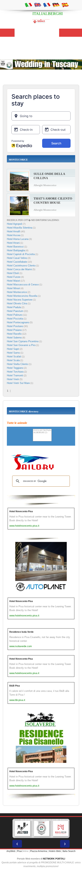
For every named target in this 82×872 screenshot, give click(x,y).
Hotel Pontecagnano (18, 322)
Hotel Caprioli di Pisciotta (21, 254)
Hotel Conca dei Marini (19, 269)
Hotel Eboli (13, 273)
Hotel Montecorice (17, 292)
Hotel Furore (13, 277)
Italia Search (69, 851)
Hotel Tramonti (15, 375)
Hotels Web (55, 851)
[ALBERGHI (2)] (42, 432)
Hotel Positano (15, 326)
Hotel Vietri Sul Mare (18, 383)
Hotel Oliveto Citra (17, 303)
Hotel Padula (14, 307)
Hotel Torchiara (15, 371)
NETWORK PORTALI (54, 858)
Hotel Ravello (14, 333)
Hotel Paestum (15, 311)
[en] (37, 5)
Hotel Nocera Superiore (19, 299)
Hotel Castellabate (17, 261)
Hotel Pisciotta (15, 318)
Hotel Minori (13, 288)
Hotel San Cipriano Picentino (23, 341)
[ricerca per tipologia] (42, 430)
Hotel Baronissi (15, 246)
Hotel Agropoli (14, 223)
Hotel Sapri (13, 349)
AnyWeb (10, 851)
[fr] (47, 5)
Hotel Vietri (13, 379)
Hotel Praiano (14, 330)
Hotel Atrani (13, 242)
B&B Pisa (14, 685)
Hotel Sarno (13, 352)
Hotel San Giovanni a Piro (21, 345)
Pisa (19, 851)
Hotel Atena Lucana (17, 239)
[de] (56, 5)
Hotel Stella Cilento (17, 364)
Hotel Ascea (13, 235)
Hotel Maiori (13, 280)
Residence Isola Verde (21, 632)
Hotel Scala (13, 360)
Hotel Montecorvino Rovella (22, 295)
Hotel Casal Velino (17, 258)
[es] (65, 5)
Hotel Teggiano (15, 367)
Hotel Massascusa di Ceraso (23, 284)
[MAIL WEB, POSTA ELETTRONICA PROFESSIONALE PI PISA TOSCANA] (60, 828)
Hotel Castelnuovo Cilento (21, 265)
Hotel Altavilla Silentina (19, 227)
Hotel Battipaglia (16, 250)
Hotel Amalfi (13, 231)
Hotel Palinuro (14, 314)
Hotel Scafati (14, 356)
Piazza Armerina (38, 851)
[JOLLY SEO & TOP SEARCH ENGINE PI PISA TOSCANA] (22, 828)
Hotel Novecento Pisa (21, 511)
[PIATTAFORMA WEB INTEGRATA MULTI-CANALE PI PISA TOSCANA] (41, 828)
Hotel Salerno (14, 337)
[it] (28, 5)
